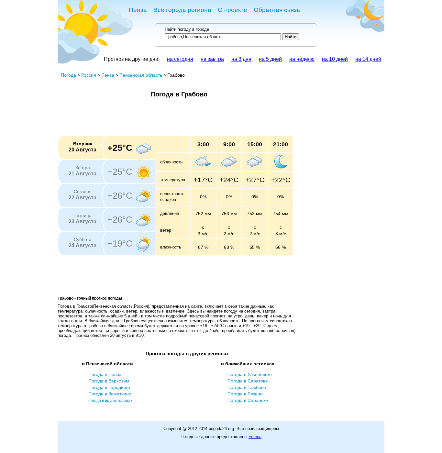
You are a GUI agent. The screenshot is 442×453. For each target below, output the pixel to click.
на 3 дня (241, 59)
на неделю (302, 59)
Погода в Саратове (247, 380)
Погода (68, 75)
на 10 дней (335, 59)
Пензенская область (140, 75)
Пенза (138, 9)
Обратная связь (277, 9)
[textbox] (223, 36)
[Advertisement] (175, 119)
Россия (88, 75)
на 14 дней (368, 59)
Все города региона (182, 9)
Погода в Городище (109, 387)
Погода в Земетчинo (109, 393)
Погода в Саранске (247, 400)
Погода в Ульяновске (249, 374)
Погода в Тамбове (246, 387)
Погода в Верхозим (108, 380)
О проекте (232, 9)
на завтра (212, 59)
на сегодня (180, 59)
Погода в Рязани (245, 393)
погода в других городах (110, 400)
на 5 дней (270, 59)
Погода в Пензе (104, 374)
